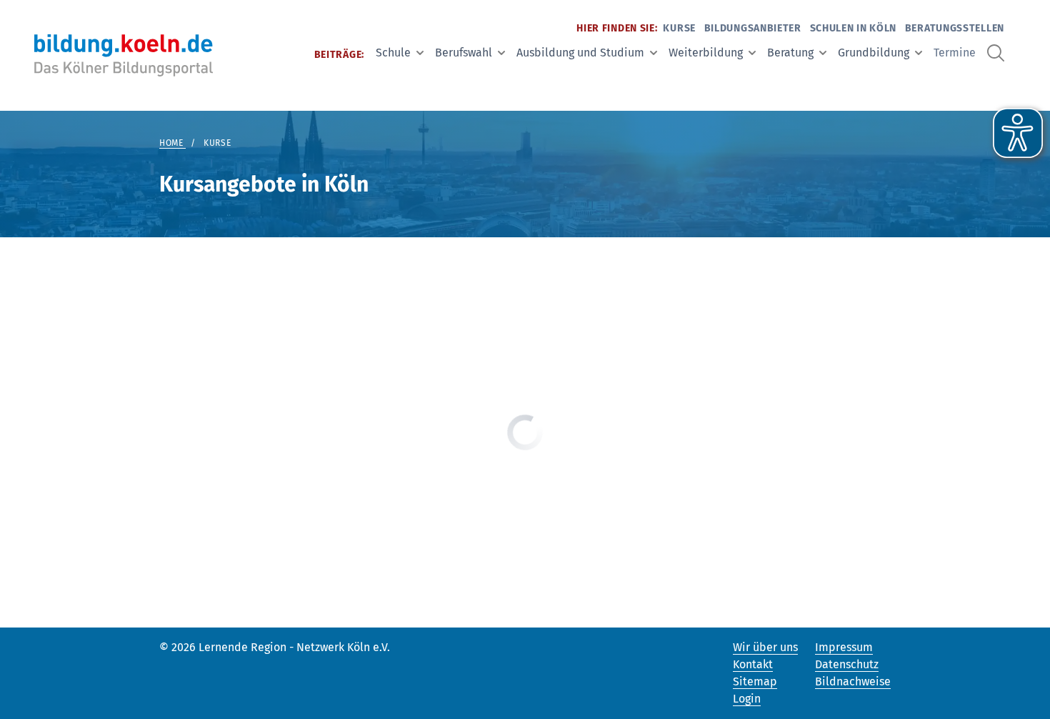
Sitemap (755, 681)
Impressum (844, 647)
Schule (393, 52)
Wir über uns (765, 647)
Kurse (679, 28)
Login (747, 698)
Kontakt (753, 664)
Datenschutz (847, 664)
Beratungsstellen (954, 28)
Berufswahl (463, 52)
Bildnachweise (853, 681)
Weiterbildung (706, 52)
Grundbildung (873, 52)
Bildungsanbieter (752, 28)
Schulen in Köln (853, 28)
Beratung (790, 52)
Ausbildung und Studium (580, 52)
